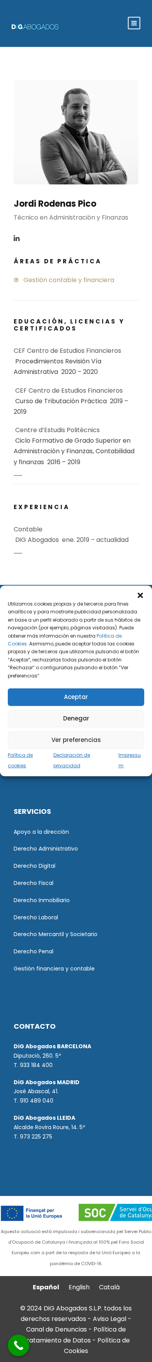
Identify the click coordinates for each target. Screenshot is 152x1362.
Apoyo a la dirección (41, 832)
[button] (140, 595)
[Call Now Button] (18, 1345)
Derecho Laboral (36, 917)
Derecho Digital (34, 866)
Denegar (76, 718)
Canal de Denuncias (57, 1329)
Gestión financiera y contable (54, 968)
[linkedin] (16, 238)
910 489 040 (36, 1101)
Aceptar (76, 697)
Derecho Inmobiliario (42, 900)
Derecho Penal (33, 951)
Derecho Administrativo (46, 849)
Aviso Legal (109, 1318)
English (79, 1287)
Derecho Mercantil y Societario (55, 934)
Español (46, 1287)
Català (109, 1287)
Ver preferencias (76, 740)
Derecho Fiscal (33, 883)
